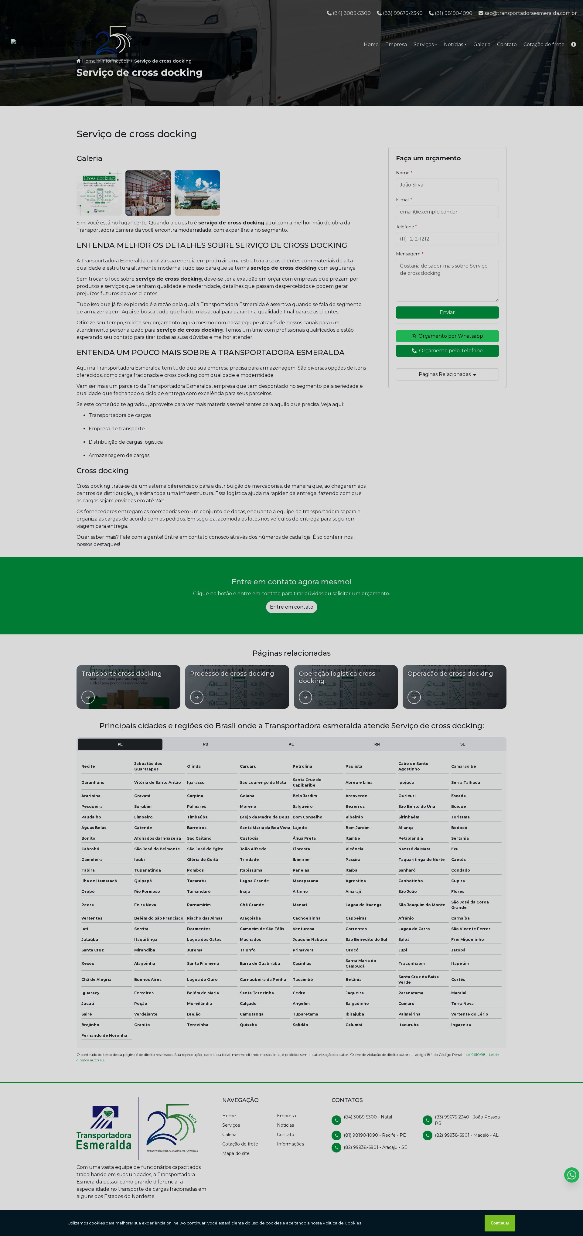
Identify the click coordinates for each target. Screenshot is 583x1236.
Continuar (500, 1223)
